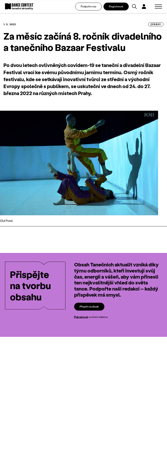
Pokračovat (81, 317)
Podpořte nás (88, 6)
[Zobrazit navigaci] (158, 6)
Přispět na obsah (89, 306)
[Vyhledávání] (134, 6)
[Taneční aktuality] (19, 6)
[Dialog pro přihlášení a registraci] (144, 6)
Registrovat (116, 6)
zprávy (155, 24)
